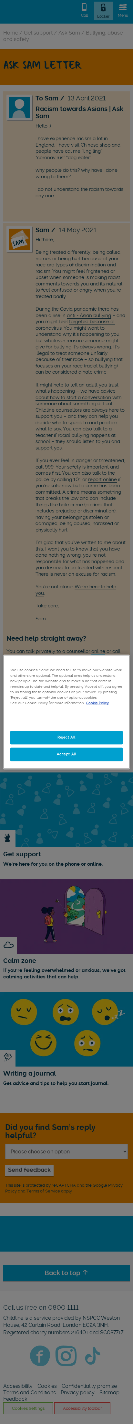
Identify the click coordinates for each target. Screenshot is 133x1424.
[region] (66, 712)
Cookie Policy (97, 703)
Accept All (67, 754)
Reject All (66, 737)
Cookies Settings (66, 720)
